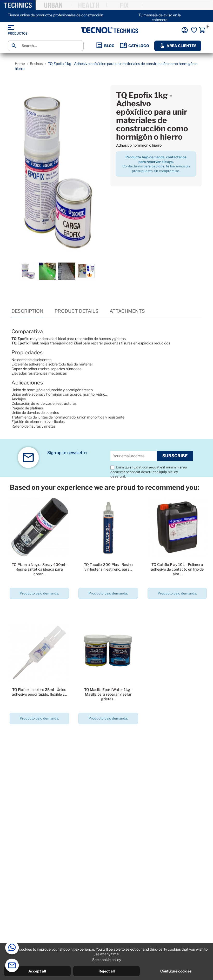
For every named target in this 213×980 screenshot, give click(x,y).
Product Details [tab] (76, 311)
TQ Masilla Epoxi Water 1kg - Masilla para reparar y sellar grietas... (108, 694)
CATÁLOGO (138, 45)
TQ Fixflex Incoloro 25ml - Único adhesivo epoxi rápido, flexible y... (39, 691)
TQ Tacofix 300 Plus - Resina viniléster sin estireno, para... (108, 566)
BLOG (109, 45)
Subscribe (175, 455)
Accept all (37, 971)
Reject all (106, 971)
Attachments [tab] (127, 311)
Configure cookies (175, 971)
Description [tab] (27, 311)
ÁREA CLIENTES (181, 45)
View (39, 608)
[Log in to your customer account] (184, 30)
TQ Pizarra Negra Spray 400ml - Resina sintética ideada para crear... (39, 569)
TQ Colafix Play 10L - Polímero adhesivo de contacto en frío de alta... (177, 569)
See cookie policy (106, 959)
